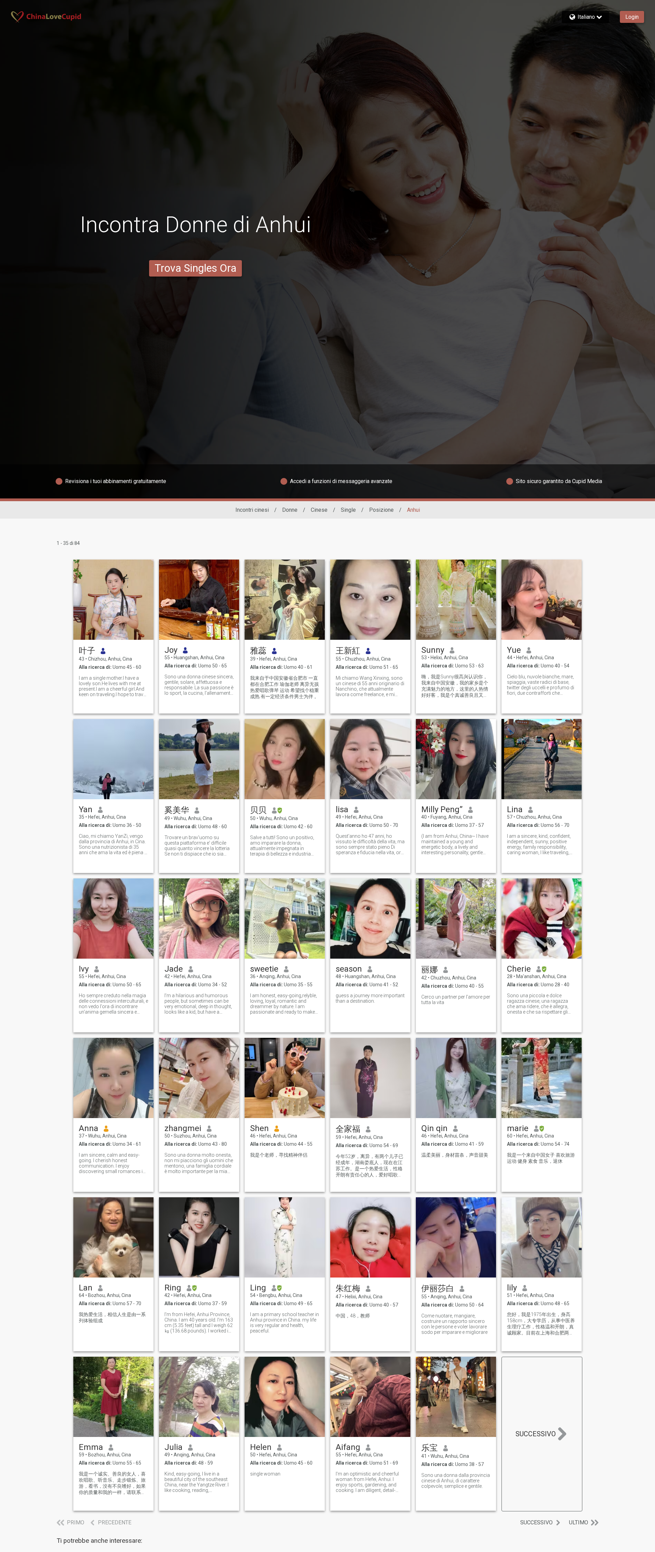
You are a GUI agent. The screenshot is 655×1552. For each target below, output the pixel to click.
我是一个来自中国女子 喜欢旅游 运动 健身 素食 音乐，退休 (541, 1158)
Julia (173, 1447)
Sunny (432, 650)
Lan (85, 1288)
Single (348, 510)
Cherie (519, 969)
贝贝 (258, 810)
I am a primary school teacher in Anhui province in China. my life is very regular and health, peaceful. (284, 1323)
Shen (259, 1128)
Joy (170, 650)
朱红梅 (348, 1288)
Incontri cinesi (252, 510)
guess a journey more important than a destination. (370, 998)
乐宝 (429, 1448)
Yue (514, 650)
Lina (515, 809)
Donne (289, 510)
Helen (261, 1447)
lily (512, 1288)
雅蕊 (258, 650)
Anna (88, 1128)
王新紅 (348, 650)
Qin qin (434, 1128)
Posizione (381, 510)
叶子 (87, 650)
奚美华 (176, 810)
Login (632, 17)
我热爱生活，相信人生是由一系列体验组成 (112, 1317)
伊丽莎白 (437, 1288)
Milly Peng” (442, 809)
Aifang (348, 1447)
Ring (172, 1288)
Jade (173, 969)
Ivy (84, 969)
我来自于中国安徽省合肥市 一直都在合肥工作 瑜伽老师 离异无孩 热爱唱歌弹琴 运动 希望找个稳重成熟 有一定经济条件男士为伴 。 (284, 687)
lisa (342, 809)
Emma (91, 1447)
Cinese (319, 510)
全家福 (348, 1129)
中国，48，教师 (353, 1315)
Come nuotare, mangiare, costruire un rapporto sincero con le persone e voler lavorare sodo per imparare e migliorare (454, 1324)
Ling (258, 1288)
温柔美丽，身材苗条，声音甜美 (454, 1155)
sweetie (264, 969)
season (349, 969)
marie (517, 1128)
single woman (265, 1474)
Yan (85, 809)
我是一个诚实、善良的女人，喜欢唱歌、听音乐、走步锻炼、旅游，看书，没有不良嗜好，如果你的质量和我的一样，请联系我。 (112, 1483)
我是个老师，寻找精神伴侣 (278, 1155)
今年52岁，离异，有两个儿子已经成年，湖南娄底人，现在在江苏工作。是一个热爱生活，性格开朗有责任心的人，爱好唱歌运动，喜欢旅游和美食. (369, 1166)
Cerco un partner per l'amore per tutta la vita (455, 999)
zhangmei (182, 1128)
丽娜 (429, 969)
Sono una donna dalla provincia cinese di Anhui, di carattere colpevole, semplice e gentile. (455, 1480)
